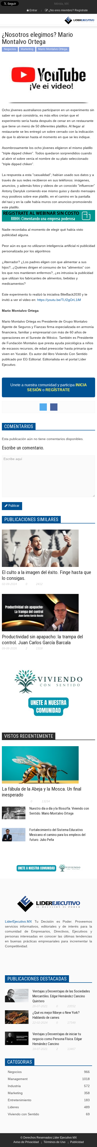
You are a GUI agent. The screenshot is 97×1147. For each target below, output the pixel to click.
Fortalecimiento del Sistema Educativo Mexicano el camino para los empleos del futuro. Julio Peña (57, 835)
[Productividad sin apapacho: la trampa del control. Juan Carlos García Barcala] (40, 615)
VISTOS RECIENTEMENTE (28, 736)
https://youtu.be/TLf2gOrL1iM (59, 300)
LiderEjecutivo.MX (18, 921)
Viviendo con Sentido (49, 1114)
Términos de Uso (54, 1142)
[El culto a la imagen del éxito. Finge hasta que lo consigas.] (40, 551)
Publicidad (77, 1142)
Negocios (10, 49)
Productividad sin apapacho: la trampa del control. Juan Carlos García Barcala (42, 639)
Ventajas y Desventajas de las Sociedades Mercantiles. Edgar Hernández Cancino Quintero (61, 996)
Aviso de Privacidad (26, 1142)
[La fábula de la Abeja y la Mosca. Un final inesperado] (40, 767)
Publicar (13, 505)
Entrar (33, 10)
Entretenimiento (49, 1100)
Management (49, 1079)
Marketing (27, 49)
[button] (18, 20)
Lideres (49, 1107)
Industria (49, 1086)
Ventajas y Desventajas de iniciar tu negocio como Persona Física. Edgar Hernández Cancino (57, 1039)
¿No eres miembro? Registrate (68, 10)
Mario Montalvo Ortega (52, 49)
